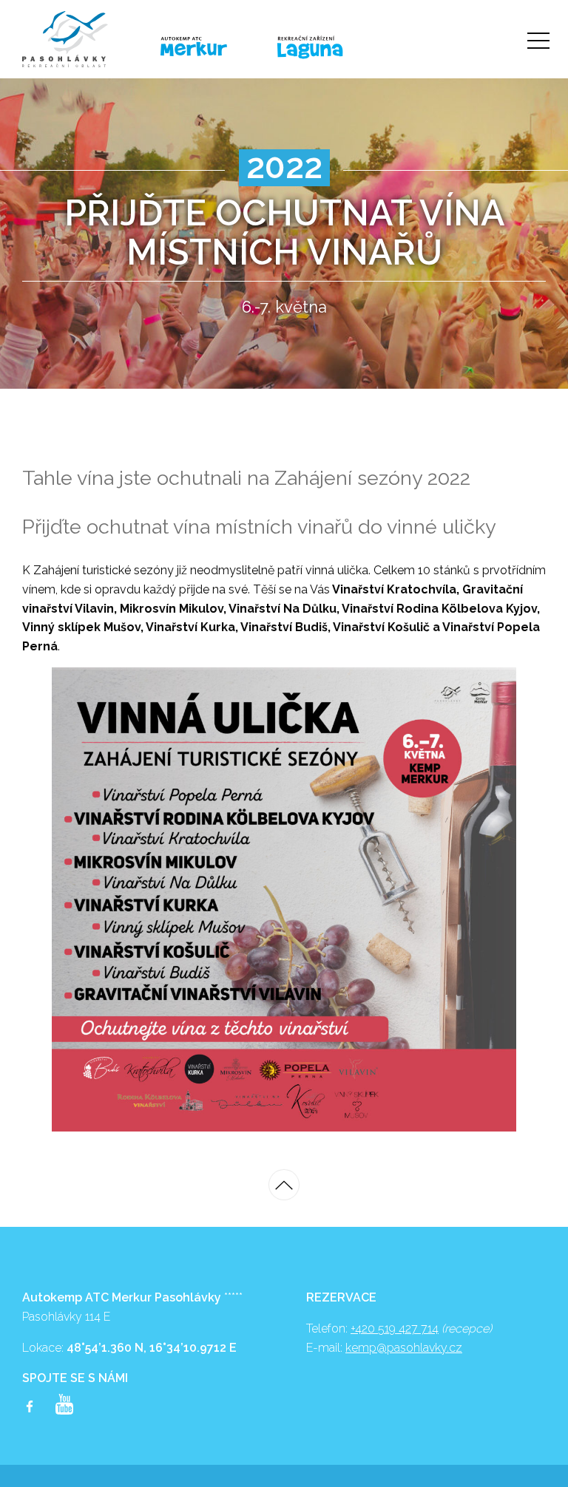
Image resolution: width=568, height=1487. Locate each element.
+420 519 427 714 (395, 1328)
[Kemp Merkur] (207, 47)
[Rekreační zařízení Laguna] (331, 48)
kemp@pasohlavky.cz (403, 1348)
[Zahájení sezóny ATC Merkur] (84, 39)
